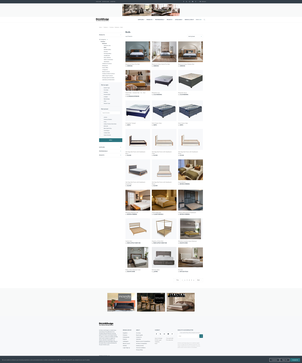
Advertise (112, 1)
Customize (274, 360)
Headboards (107, 55)
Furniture (103, 41)
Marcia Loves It (189, 19)
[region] (151, 359)
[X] (187, 1)
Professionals (159, 19)
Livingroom (105, 69)
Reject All (284, 360)
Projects (169, 19)
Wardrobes (106, 61)
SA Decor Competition (141, 343)
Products (149, 19)
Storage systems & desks (108, 77)
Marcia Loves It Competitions (143, 341)
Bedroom (104, 43)
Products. (102, 34)
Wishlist (204, 1)
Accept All (295, 360)
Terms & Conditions (140, 347)
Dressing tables (107, 53)
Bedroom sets (107, 45)
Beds (105, 47)
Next (198, 280)
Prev (177, 280)
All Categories (103, 39)
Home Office (105, 67)
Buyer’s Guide (105, 1)
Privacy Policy (139, 349)
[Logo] (102, 19)
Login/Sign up (126, 347)
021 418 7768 (170, 338)
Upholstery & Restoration (108, 79)
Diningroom (105, 65)
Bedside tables (107, 49)
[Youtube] (193, 1)
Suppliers (141, 19)
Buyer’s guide (139, 335)
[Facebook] (184, 1)
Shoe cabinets (107, 57)
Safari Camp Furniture (107, 75)
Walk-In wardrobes (108, 59)
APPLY (110, 140)
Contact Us (138, 337)
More (197, 19)
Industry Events (140, 345)
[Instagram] (190, 1)
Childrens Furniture (107, 63)
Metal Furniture (106, 71)
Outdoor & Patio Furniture (108, 73)
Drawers (106, 51)
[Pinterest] (196, 1)
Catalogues (178, 19)
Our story (98, 1)
